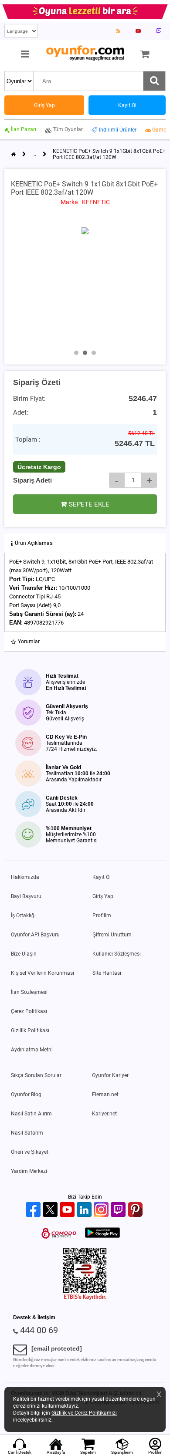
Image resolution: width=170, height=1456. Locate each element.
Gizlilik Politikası (30, 1030)
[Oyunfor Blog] (118, 31)
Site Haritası (106, 973)
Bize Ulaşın (24, 954)
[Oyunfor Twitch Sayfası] (159, 31)
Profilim (101, 915)
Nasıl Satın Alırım (31, 1114)
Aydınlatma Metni (32, 1050)
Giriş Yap (102, 896)
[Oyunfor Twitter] (51, 1210)
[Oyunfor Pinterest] (136, 1210)
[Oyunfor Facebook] (34, 1210)
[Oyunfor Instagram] (102, 1210)
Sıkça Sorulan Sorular (36, 1075)
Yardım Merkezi (29, 1171)
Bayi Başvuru (26, 896)
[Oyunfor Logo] (85, 53)
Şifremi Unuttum (112, 935)
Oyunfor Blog (26, 1094)
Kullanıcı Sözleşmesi (116, 954)
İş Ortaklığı (23, 915)
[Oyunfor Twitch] (119, 1210)
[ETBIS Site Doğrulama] (85, 1298)
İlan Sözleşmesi (29, 992)
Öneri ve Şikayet (29, 1152)
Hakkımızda (25, 877)
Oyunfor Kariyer (110, 1075)
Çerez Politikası (29, 1011)
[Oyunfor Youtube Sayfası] (138, 31)
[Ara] (154, 81)
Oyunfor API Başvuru (35, 935)
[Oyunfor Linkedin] (85, 1210)
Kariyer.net (104, 1114)
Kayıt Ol (101, 877)
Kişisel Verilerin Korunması (42, 973)
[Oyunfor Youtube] (68, 1210)
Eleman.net (105, 1094)
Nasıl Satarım (27, 1133)
